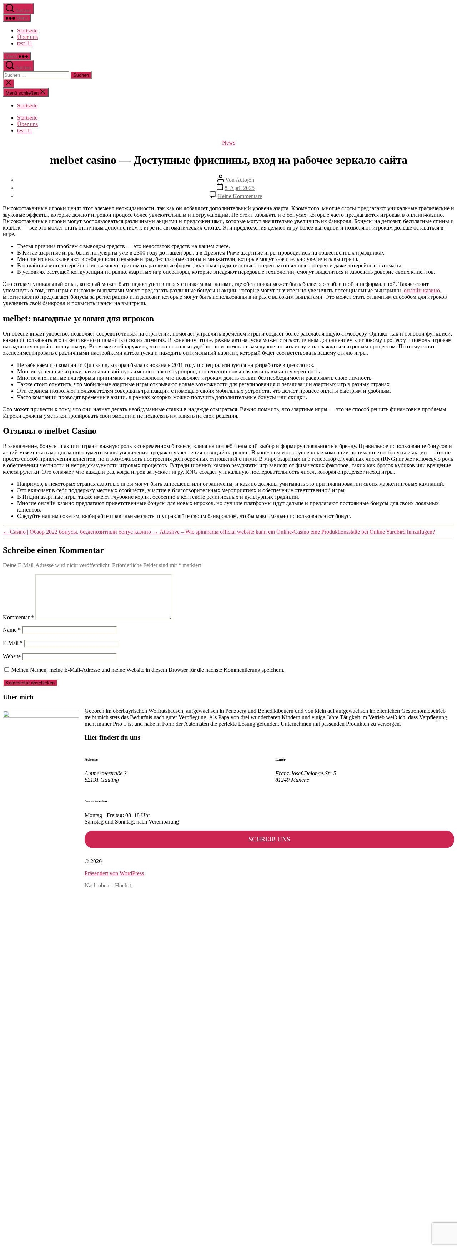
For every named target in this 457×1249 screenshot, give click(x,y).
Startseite (27, 30)
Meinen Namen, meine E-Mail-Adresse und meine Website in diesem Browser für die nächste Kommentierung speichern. (148, 670)
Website (12, 656)
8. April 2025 (240, 188)
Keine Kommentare (240, 196)
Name (12, 630)
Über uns (27, 37)
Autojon (245, 180)
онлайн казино (422, 290)
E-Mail (13, 643)
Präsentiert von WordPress (114, 873)
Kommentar (18, 617)
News (228, 143)
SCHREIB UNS (269, 839)
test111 (24, 43)
